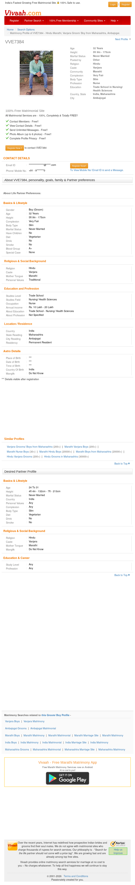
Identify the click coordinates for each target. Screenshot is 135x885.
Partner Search (33, 20)
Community (76, 71)
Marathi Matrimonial (59, 735)
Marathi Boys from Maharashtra (93, 451)
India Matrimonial (52, 742)
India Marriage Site (75, 742)
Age (72, 48)
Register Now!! (79, 165)
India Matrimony (29, 742)
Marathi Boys (12, 735)
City (72, 98)
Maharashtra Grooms (17, 749)
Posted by (75, 60)
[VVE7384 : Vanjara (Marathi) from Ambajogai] (34, 73)
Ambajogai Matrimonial (43, 728)
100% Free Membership (63, 20)
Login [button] (113, 4)
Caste (73, 67)
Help (114, 20)
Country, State (78, 94)
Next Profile (121, 39)
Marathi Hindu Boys (50, 451)
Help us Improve (118, 851)
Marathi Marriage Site (86, 735)
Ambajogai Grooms (16, 728)
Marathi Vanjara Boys (76, 446)
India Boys (11, 742)
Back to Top (121, 463)
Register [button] (126, 4)
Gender (10, 210)
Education (75, 87)
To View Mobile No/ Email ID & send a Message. (97, 170)
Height (73, 52)
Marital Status (77, 56)
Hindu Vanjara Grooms (19, 456)
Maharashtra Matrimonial (47, 749)
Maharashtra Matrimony (111, 749)
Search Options (26, 29)
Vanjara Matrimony (34, 721)
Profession (76, 83)
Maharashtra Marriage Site (80, 749)
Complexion (76, 75)
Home (10, 29)
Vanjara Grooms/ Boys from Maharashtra (30, 446)
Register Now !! (14, 147)
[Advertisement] (67, 409)
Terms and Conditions (76, 876)
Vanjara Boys (12, 721)
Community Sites (94, 20)
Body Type (76, 79)
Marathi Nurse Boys (18, 451)
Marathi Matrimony (34, 735)
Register (14, 20)
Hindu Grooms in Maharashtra (61, 456)
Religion (74, 64)
